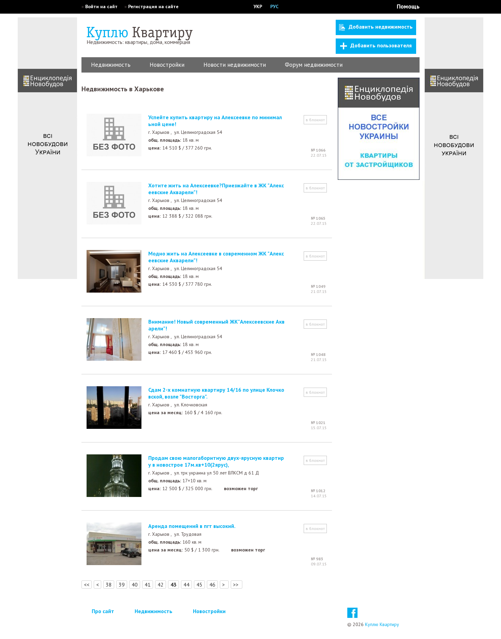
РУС (274, 6)
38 (109, 584)
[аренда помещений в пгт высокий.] (114, 563)
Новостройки (167, 64)
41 (148, 584)
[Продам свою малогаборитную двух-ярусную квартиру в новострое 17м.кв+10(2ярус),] (114, 495)
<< (86, 584)
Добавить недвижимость (381, 26)
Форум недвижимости (314, 64)
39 (122, 584)
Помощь (408, 6)
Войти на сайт (101, 6)
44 (186, 584)
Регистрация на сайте (153, 6)
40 (135, 584)
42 (160, 584)
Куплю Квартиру (382, 624)
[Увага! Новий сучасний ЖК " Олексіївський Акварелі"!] (114, 358)
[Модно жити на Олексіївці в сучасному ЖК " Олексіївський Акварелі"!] (114, 290)
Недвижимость (111, 64)
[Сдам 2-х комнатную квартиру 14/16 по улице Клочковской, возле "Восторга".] (114, 426)
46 (212, 584)
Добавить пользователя (381, 45)
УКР (258, 6)
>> (236, 584)
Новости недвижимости (234, 64)
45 (199, 584)
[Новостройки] (379, 177)
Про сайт (103, 611)
